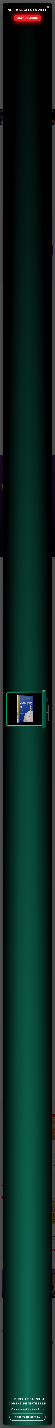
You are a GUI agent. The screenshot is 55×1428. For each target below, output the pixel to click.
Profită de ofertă (27, 1417)
